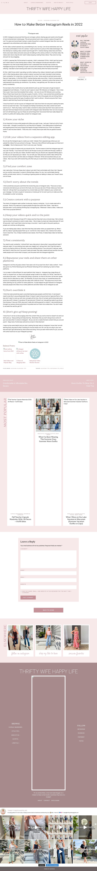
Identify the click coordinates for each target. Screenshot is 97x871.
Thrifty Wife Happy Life (48, 8)
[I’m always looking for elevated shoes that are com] (61, 852)
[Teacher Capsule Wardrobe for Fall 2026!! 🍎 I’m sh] (61, 827)
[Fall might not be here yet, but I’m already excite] (85, 827)
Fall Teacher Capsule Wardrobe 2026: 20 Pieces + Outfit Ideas (85, 44)
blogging (47, 20)
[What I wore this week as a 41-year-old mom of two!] (12, 852)
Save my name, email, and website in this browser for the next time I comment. (46, 592)
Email (22, 577)
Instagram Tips (55, 368)
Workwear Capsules (24, 514)
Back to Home (48, 610)
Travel (72, 514)
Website (23, 584)
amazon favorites (76, 653)
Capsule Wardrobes (17, 513)
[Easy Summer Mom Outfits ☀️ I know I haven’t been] (85, 852)
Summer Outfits (50, 433)
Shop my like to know (48, 653)
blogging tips (54, 20)
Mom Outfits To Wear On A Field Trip (82, 384)
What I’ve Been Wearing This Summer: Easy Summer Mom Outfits (85, 55)
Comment (24, 549)
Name (22, 570)
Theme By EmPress (49, 868)
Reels (62, 368)
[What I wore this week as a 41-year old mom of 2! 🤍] (12, 827)
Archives (82, 77)
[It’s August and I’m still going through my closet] (36, 827)
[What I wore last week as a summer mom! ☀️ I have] (36, 852)
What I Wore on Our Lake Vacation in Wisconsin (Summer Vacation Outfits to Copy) (86, 67)
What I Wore (78, 514)
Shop (90, 2)
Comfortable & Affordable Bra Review (15, 384)
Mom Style (41, 433)
